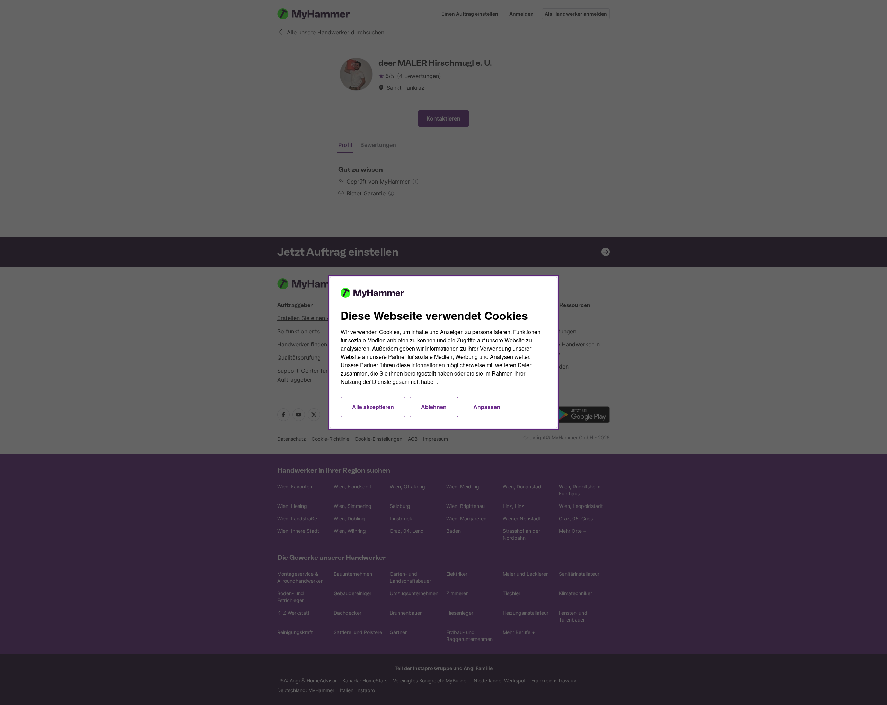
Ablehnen (434, 407)
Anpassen (486, 407)
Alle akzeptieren (373, 407)
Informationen (428, 365)
